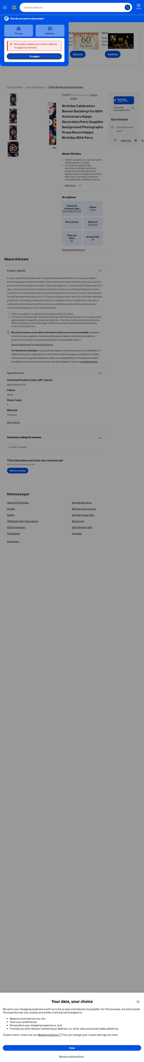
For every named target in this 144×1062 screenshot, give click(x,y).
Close (72, 1048)
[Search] (127, 7)
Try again (34, 56)
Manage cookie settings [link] (71, 1056)
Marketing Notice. (48, 1034)
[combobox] (76, 7)
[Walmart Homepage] (14, 7)
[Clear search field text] (122, 7)
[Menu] (5, 7)
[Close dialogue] (138, 1001)
